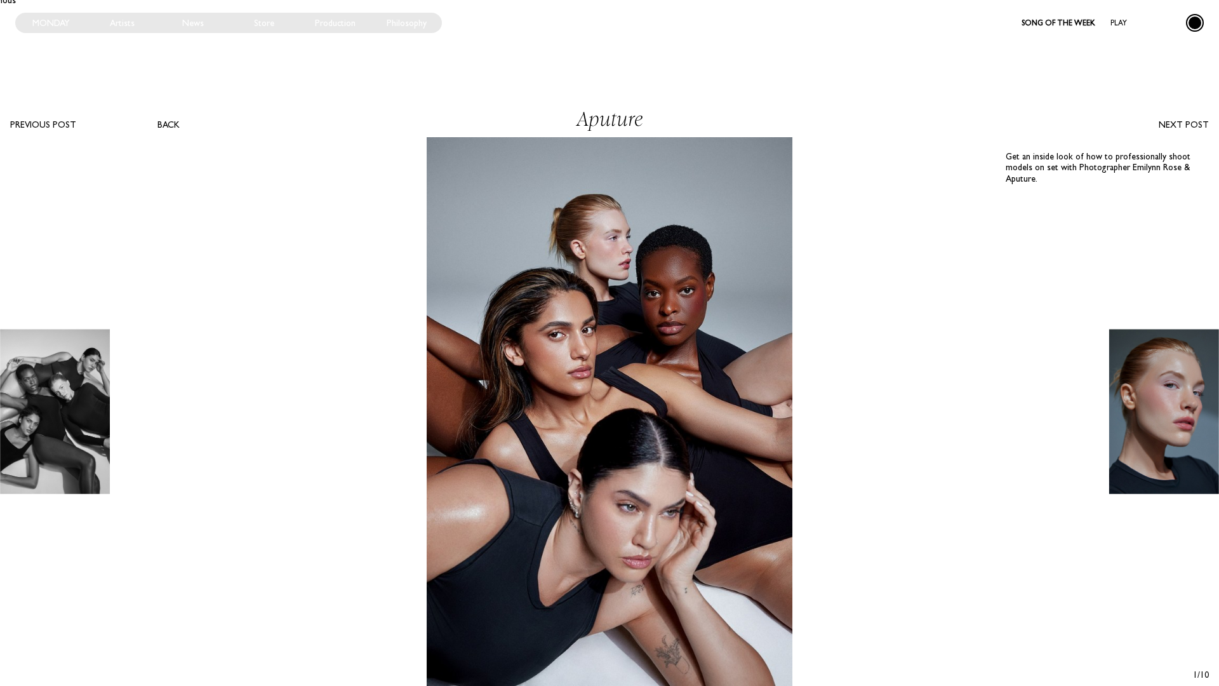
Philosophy (407, 23)
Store (264, 23)
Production (335, 23)
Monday (51, 23)
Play (1118, 22)
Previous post (43, 124)
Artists (122, 23)
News (193, 23)
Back (168, 124)
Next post (1184, 124)
